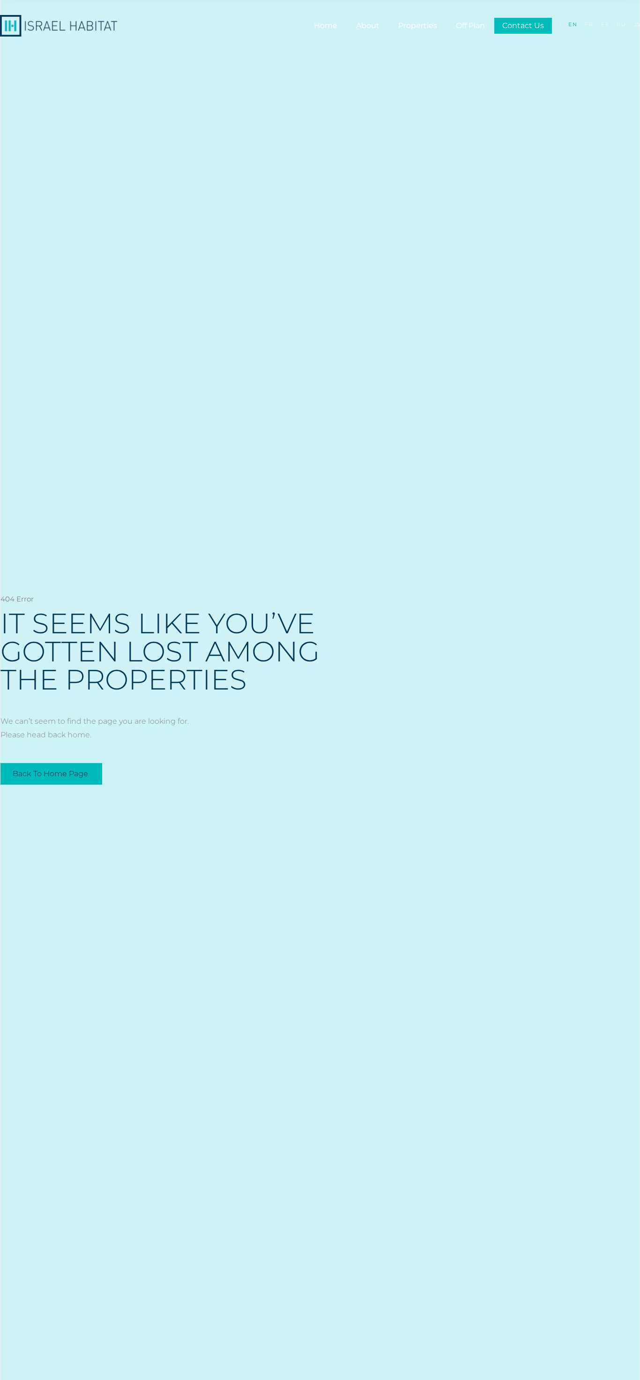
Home (325, 25)
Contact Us (523, 25)
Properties (417, 25)
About (368, 25)
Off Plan (470, 25)
